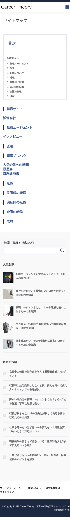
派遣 (12, 68)
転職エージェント (19, 63)
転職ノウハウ (17, 73)
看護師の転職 (17, 82)
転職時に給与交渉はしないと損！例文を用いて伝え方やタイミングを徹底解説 (38, 387)
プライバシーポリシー (11, 488)
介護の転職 (16, 91)
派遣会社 (9, 118)
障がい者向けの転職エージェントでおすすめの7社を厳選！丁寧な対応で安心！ (37, 401)
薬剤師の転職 (17, 87)
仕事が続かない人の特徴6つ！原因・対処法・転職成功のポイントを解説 (37, 457)
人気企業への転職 (16, 164)
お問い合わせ (35, 488)
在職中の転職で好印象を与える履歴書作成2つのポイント (37, 373)
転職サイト (13, 58)
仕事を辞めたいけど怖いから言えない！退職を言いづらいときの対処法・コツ (38, 429)
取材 (12, 96)
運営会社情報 (53, 488)
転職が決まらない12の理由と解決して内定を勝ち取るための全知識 (37, 415)
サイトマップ (7, 491)
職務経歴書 (11, 174)
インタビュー (12, 136)
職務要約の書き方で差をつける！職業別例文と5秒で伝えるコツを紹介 (37, 443)
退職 (12, 77)
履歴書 (8, 169)
